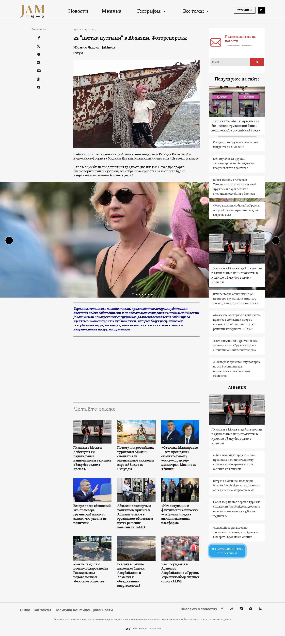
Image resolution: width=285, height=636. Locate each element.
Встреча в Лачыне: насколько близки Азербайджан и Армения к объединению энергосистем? (131, 575)
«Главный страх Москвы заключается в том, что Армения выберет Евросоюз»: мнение (236, 532)
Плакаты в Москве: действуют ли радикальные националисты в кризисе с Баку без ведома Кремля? (92, 458)
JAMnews (109, 47)
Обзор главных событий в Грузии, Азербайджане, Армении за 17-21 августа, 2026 (236, 210)
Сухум (78, 53)
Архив (78, 29)
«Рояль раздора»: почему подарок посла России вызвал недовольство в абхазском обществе (90, 573)
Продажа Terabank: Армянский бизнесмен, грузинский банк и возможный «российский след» (235, 126)
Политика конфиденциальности (84, 610)
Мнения (112, 11)
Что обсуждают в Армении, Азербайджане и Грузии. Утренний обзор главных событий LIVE (180, 573)
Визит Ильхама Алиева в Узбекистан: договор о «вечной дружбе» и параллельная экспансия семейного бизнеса (234, 187)
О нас (25, 610)
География (149, 11)
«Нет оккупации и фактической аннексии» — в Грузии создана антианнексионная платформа (180, 514)
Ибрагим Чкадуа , (86, 47)
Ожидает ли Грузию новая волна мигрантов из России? (235, 145)
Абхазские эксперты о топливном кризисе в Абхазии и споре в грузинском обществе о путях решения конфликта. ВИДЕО (135, 517)
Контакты (42, 610)
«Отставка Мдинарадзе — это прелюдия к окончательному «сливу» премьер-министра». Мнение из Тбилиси (179, 458)
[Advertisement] (136, 369)
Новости (78, 11)
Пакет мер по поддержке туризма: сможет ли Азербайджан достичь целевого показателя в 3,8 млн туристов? (237, 509)
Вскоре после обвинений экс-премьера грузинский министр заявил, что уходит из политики (92, 514)
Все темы (193, 11)
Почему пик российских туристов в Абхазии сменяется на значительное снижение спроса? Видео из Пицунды (135, 458)
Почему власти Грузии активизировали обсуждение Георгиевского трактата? (233, 163)
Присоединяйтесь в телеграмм (228, 551)
